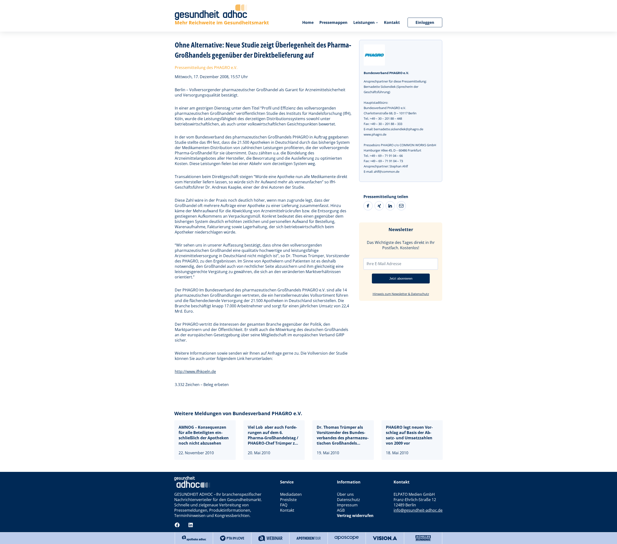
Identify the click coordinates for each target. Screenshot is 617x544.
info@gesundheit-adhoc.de (418, 510)
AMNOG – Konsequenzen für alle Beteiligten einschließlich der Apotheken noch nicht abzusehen (204, 435)
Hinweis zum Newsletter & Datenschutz (401, 294)
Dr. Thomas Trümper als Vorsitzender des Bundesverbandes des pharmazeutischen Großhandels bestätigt (343, 435)
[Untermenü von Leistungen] (377, 22)
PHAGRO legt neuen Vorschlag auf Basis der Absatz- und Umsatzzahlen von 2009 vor (409, 435)
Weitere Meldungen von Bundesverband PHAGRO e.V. (238, 413)
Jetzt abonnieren (400, 278)
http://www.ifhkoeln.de (195, 371)
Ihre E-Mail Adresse (384, 263)
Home (308, 22)
